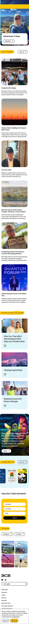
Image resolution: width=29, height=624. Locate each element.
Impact (3, 595)
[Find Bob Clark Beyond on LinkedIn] (5, 579)
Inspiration (4, 592)
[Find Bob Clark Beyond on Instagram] (2, 579)
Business (3, 598)
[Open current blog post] (14, 334)
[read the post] (4, 476)
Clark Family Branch (6, 608)
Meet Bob (4, 600)
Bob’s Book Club (5, 603)
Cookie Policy (16, 617)
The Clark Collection (7, 606)
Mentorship (4, 589)
